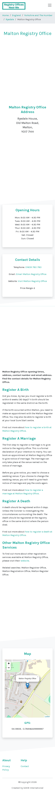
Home (5, 15)
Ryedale (10, 19)
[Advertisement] (27, 67)
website (25, 560)
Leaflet (47, 716)
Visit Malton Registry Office (32, 281)
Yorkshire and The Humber (38, 15)
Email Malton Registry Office (31, 274)
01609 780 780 (33, 267)
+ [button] (9, 663)
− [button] (9, 668)
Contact (25, 766)
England (16, 15)
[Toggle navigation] (50, 5)
